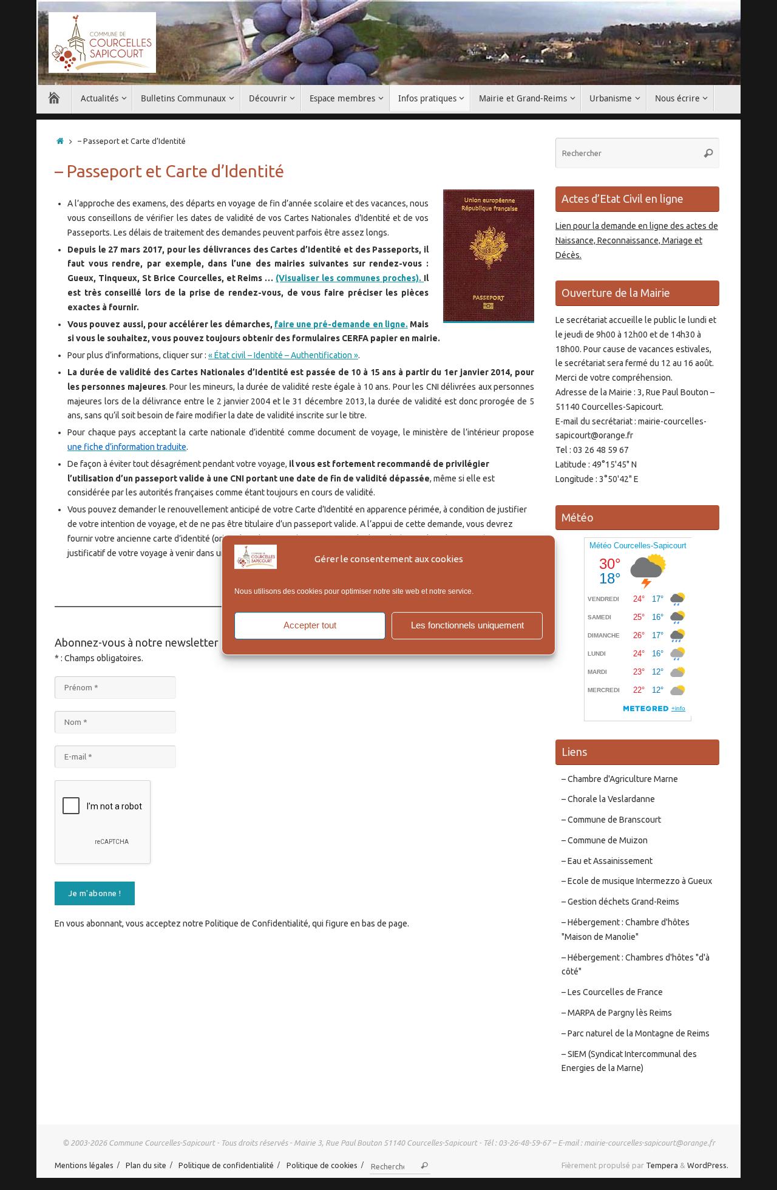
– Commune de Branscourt (611, 819)
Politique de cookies (322, 1165)
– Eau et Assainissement (607, 861)
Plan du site (146, 1165)
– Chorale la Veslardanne (608, 799)
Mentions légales (84, 1165)
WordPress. (707, 1165)
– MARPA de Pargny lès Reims (617, 1013)
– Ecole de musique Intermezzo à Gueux (637, 881)
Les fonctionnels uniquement (467, 625)
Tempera (662, 1165)
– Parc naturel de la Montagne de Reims (636, 1033)
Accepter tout (309, 625)
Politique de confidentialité (226, 1165)
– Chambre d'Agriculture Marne (620, 779)
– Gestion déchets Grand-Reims (620, 901)
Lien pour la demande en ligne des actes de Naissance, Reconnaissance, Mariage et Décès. (636, 240)
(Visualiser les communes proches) (347, 278)
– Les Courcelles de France (612, 992)
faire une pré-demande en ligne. (341, 324)
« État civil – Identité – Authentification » (283, 355)
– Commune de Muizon (605, 840)
